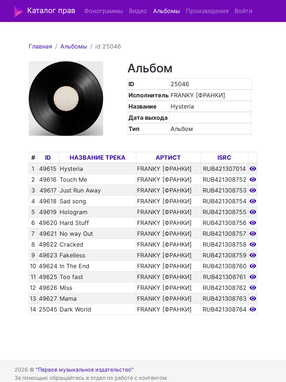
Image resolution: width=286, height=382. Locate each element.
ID (48, 157)
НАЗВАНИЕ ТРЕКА (97, 157)
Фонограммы (103, 11)
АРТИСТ (168, 157)
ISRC (224, 157)
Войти (243, 11)
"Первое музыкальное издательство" (85, 369)
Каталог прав (51, 10)
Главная (40, 46)
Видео (138, 11)
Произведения (207, 11)
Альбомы (166, 11)
